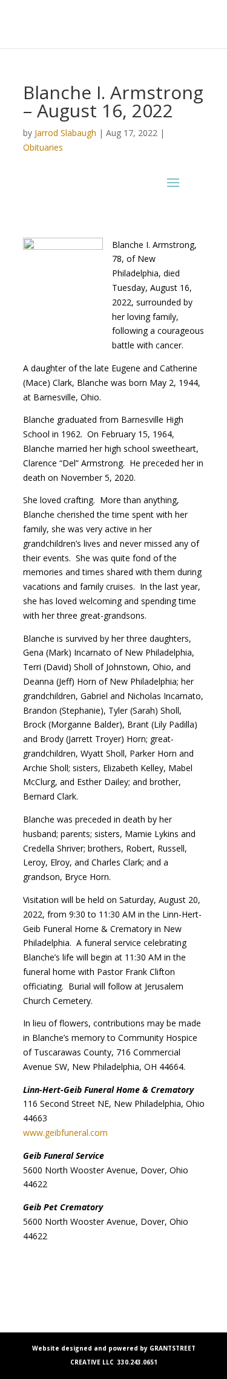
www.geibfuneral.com (65, 1132)
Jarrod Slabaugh (65, 133)
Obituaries (43, 147)
